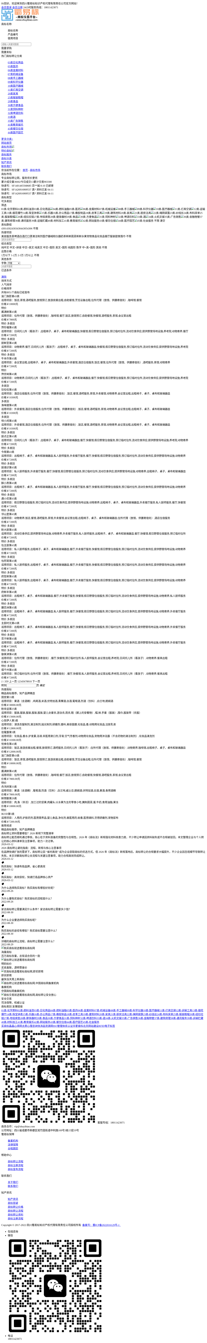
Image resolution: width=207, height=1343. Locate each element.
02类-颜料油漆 (26, 1010)
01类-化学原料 (9, 1010)
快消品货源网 (45, 1026)
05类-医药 (72, 1010)
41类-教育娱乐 (26, 1022)
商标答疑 (13, 1203)
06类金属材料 (15, 70)
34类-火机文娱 (113, 1018)
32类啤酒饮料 (15, 113)
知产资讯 (6, 162)
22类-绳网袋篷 (135, 1014)
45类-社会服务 (91, 1022)
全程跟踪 (13, 1148)
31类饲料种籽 (15, 109)
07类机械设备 (15, 74)
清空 (162, 220)
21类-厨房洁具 (118, 1014)
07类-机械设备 (102, 1010)
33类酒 (12, 117)
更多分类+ (7, 139)
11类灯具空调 (15, 89)
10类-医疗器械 (151, 1010)
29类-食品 (42, 1018)
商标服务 (6, 154)
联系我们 (6, 166)
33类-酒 (101, 1018)
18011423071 (51, 7)
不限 (156, 220)
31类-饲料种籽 (72, 1018)
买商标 (5, 1026)
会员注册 (17, 7)
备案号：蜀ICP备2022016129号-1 (101, 1225)
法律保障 (13, 1144)
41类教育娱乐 (15, 124)
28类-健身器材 (28, 1018)
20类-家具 (104, 1014)
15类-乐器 (28, 1014)
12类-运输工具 (184, 1010)
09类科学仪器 (15, 82)
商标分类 (6, 158)
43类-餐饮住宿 (58, 1022)
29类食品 (13, 101)
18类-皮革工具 (75, 1014)
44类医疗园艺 (15, 132)
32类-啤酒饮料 (88, 1018)
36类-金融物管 (146, 1018)
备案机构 (13, 1140)
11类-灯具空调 (167, 1010)
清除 (3, 276)
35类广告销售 (15, 120)
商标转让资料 (15, 1214)
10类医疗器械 (15, 85)
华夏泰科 (78, 1026)
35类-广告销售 (130, 1018)
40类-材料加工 (9, 1022)
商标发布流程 (15, 1169)
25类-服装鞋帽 (181, 1014)
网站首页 (6, 143)
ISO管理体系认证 (63, 1026)
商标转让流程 (15, 1161)
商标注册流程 (15, 1165)
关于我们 (13, 1182)
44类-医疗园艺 (75, 1022)
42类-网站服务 (42, 1022)
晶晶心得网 (15, 1026)
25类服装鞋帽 (15, 97)
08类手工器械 (15, 78)
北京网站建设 (91, 1026)
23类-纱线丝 (150, 1014)
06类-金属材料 (86, 1010)
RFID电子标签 (107, 1026)
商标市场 (6, 146)
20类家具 (13, 93)
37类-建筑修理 (162, 1018)
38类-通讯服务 (179, 1018)
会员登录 (6, 7)
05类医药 (13, 66)
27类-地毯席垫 (12, 1018)
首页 (25, 170)
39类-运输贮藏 (195, 1018)
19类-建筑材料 (91, 1014)
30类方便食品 (15, 105)
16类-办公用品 (42, 1014)
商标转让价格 (15, 1207)
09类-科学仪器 (135, 1010)
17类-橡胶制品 (58, 1014)
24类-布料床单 (165, 1014)
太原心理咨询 (30, 1026)
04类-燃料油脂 (58, 1010)
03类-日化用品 (42, 1010)
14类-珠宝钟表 (14, 1014)
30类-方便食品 (56, 1018)
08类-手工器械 (118, 1010)
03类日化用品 (15, 62)
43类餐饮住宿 (15, 128)
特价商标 (6, 150)
